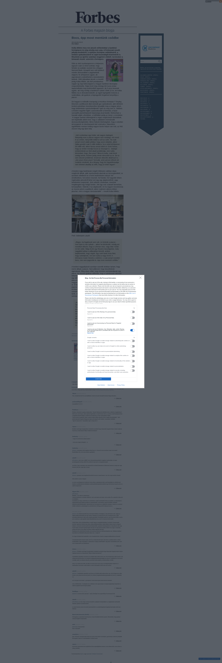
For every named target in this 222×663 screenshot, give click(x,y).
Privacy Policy (121, 385)
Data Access (111, 385)
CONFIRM (98, 379)
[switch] (132, 312)
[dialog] (111, 331)
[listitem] (111, 308)
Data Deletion (101, 385)
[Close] (141, 278)
